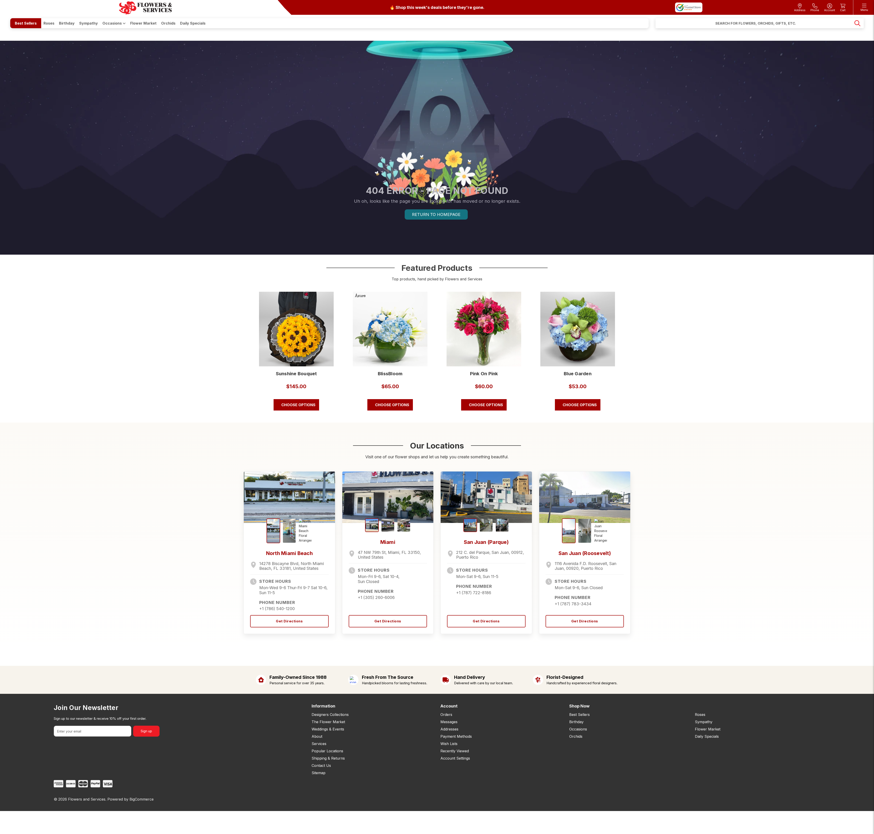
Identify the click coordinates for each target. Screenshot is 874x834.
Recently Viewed (454, 751)
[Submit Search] (857, 23)
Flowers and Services (86, 799)
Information (323, 706)
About (317, 736)
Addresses (449, 729)
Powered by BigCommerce (130, 799)
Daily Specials (193, 23)
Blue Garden (578, 373)
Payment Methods (456, 736)
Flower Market (143, 23)
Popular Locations (327, 751)
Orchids (168, 23)
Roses (48, 23)
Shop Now (579, 706)
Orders (446, 714)
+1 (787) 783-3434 (573, 603)
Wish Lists (448, 743)
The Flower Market (328, 722)
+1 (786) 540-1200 (277, 608)
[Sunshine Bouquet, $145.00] (296, 329)
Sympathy (88, 23)
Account (448, 706)
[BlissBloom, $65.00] (390, 329)
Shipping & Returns (328, 758)
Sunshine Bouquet (296, 373)
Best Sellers (26, 23)
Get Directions (289, 621)
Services (319, 743)
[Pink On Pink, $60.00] (484, 329)
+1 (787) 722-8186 (473, 592)
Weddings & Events (328, 729)
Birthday (67, 23)
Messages (448, 722)
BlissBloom (390, 373)
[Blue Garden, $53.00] (577, 329)
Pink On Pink (484, 373)
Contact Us (321, 765)
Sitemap (318, 773)
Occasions (112, 23)
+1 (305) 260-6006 (376, 597)
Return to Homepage (436, 214)
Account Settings (455, 758)
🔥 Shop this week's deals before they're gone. (437, 7)
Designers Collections (330, 714)
